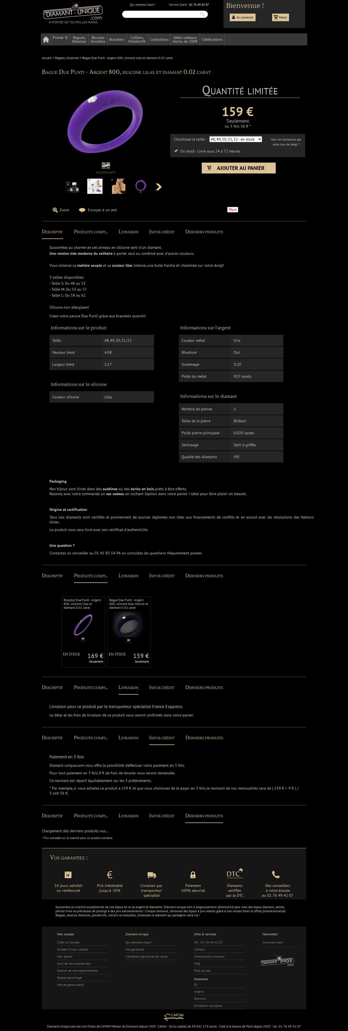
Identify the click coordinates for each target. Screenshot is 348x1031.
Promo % (60, 37)
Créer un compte (68, 942)
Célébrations (212, 39)
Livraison (128, 232)
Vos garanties (135, 949)
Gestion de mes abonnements (77, 970)
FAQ (197, 963)
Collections (159, 39)
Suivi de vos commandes (74, 963)
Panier (283, 17)
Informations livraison (209, 956)
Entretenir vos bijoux (208, 1006)
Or (195, 984)
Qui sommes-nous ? (139, 942)
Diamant (200, 998)
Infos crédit (162, 232)
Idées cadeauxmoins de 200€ (185, 39)
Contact (199, 949)
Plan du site (202, 970)
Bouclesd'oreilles (98, 39)
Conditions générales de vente (146, 956)
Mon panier (65, 956)
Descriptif (52, 232)
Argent (198, 991)
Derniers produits (204, 232)
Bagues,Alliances (79, 39)
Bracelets (116, 39)
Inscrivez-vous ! (273, 942)
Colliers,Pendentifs (137, 39)
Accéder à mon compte (72, 949)
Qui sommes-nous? (142, 5)
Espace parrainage (69, 978)
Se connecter (245, 17)
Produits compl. (91, 232)
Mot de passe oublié (70, 985)
